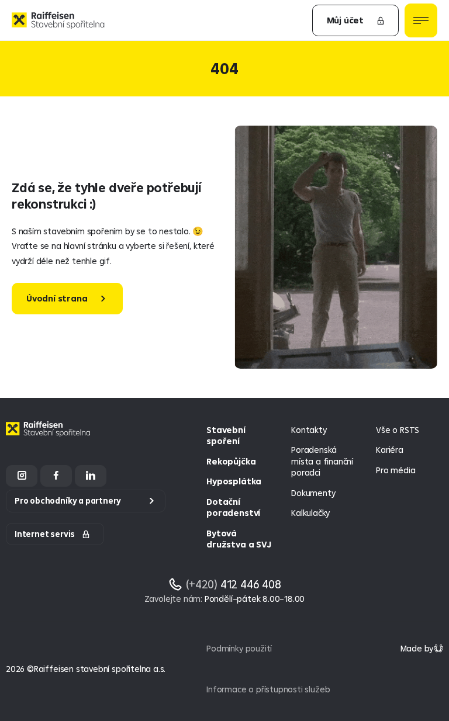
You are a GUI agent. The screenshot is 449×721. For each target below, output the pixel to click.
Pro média (395, 470)
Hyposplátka (233, 481)
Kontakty (308, 429)
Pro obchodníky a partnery (68, 500)
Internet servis (45, 534)
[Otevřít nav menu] (421, 20)
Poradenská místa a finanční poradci (322, 461)
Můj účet (345, 20)
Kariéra (389, 449)
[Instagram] (21, 476)
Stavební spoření (225, 435)
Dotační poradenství (233, 507)
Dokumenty (313, 492)
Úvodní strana (57, 298)
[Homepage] (50, 438)
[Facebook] (56, 476)
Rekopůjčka (230, 461)
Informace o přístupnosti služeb (268, 689)
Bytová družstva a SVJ (238, 539)
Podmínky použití (239, 648)
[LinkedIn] (90, 476)
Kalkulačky (310, 512)
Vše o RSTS (397, 429)
